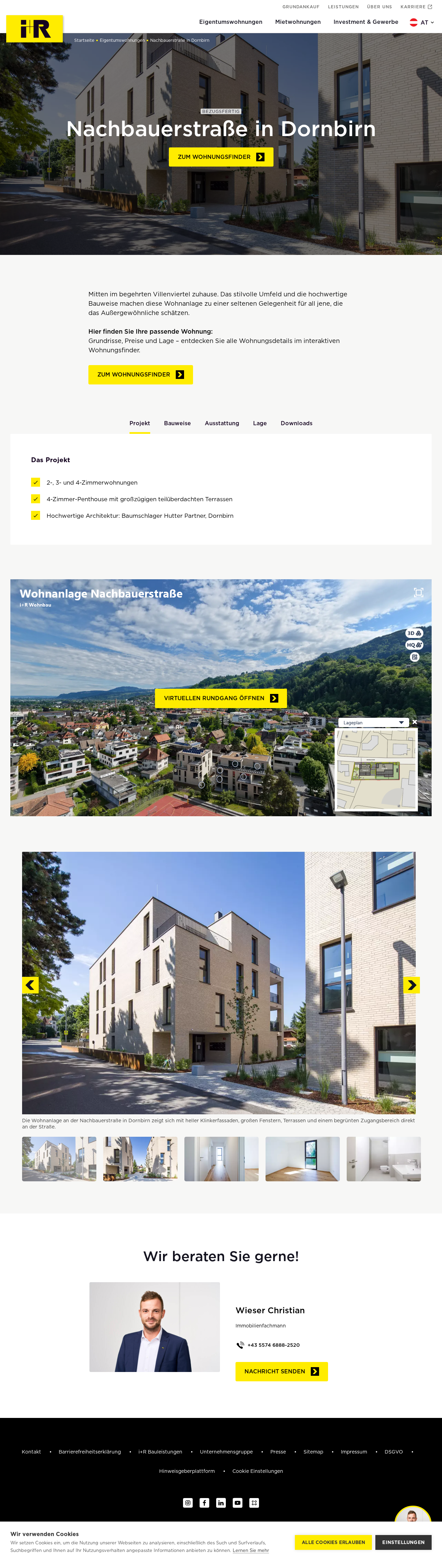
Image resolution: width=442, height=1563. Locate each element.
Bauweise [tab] (177, 423)
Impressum (354, 1452)
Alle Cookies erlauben (333, 1542)
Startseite (84, 40)
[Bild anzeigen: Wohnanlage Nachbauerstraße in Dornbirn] (59, 1159)
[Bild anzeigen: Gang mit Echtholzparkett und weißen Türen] (221, 1159)
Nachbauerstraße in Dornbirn (179, 40)
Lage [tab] (260, 423)
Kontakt (32, 1452)
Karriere (413, 6)
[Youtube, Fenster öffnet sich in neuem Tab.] (237, 1503)
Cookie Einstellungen (257, 1471)
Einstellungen (403, 1542)
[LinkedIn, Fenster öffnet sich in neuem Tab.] (221, 1503)
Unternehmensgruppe (227, 1452)
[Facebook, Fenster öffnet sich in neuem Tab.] (204, 1503)
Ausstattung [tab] (222, 423)
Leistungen (343, 6)
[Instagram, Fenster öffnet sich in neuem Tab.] (188, 1503)
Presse (278, 1452)
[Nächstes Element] (411, 985)
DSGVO (394, 1452)
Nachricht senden (274, 1371)
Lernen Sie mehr (251, 1550)
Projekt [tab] (139, 423)
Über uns (379, 6)
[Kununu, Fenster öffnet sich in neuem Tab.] (254, 1503)
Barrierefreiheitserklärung (90, 1452)
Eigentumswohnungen (122, 40)
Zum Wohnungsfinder (214, 157)
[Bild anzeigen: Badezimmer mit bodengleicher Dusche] (384, 1159)
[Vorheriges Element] (30, 985)
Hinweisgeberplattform (187, 1471)
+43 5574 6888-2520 (274, 1345)
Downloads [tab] (297, 423)
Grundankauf (301, 6)
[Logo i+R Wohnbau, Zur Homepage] (35, 29)
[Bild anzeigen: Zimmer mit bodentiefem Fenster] (303, 1159)
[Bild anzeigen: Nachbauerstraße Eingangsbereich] (140, 1159)
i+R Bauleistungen (161, 1452)
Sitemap (314, 1452)
